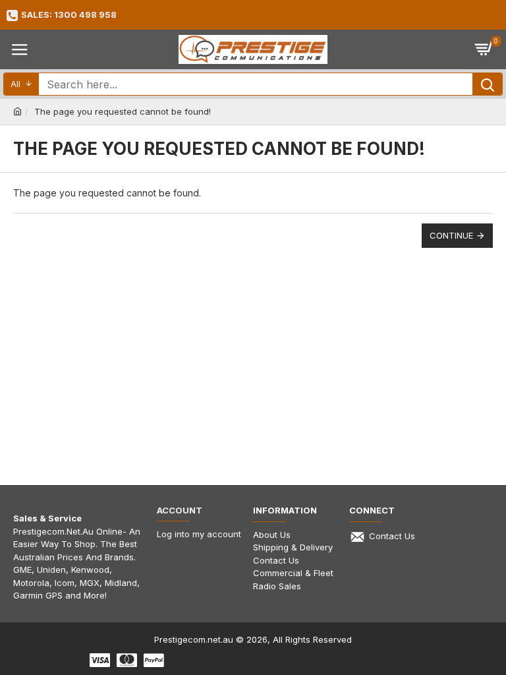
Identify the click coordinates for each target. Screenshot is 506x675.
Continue (451, 235)
